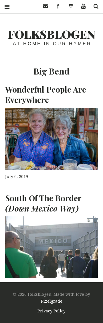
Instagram (68, 6)
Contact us (43, 6)
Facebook (56, 6)
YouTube (81, 6)
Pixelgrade (51, 301)
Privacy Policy (51, 311)
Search (94, 6)
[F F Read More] (51, 139)
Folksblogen (52, 34)
